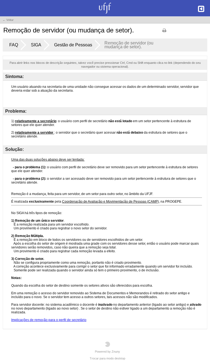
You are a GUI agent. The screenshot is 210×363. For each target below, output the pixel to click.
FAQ (13, 45)
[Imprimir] (164, 32)
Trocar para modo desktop (107, 358)
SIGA (36, 45)
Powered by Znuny (107, 351)
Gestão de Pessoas (73, 45)
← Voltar (8, 20)
